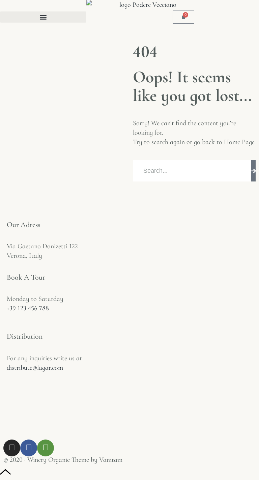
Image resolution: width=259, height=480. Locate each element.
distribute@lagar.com (35, 368)
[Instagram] (11, 448)
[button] (43, 17)
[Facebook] (28, 448)
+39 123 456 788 (28, 308)
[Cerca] (253, 170)
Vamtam (110, 460)
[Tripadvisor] (45, 448)
